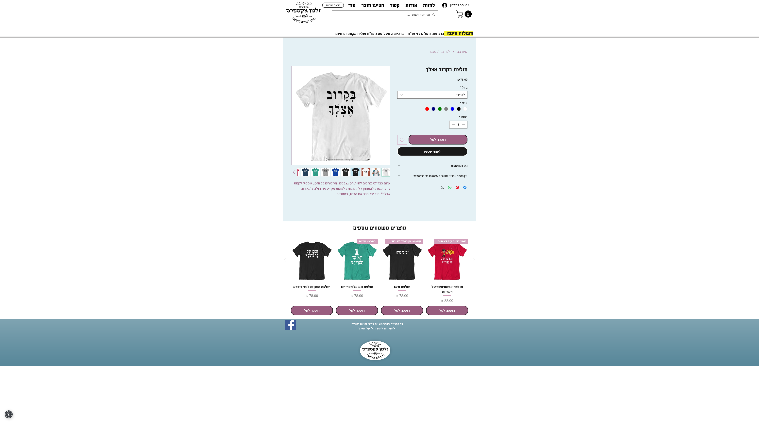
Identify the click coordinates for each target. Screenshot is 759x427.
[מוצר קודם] (474, 260)
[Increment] (452, 124)
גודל (463, 88)
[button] (411, 5)
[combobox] (432, 95)
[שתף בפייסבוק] (465, 187)
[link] (464, 14)
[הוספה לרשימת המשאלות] (402, 140)
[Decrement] (464, 124)
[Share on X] (442, 187)
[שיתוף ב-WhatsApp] (449, 187)
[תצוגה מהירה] (312, 260)
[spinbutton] (458, 124)
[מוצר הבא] (285, 260)
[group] (379, 277)
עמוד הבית (461, 51)
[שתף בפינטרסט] (457, 187)
